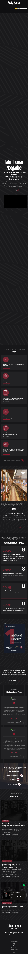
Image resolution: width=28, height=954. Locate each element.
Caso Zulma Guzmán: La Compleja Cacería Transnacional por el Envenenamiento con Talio (12, 866)
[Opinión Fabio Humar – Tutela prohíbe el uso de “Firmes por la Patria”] (14, 810)
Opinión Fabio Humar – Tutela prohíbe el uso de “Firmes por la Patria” (13, 825)
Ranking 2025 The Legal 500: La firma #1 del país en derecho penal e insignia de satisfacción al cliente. (14, 593)
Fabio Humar (7, 834)
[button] (4, 8)
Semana (5, 820)
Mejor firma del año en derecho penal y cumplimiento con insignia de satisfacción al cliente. (14, 575)
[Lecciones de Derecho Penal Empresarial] (14, 892)
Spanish (18, 8)
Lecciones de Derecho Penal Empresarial (12, 907)
